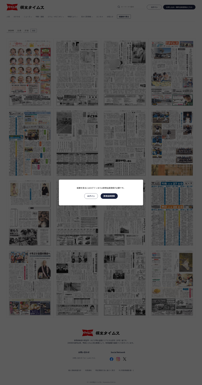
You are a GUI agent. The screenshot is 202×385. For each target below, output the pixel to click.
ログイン (91, 196)
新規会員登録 (109, 195)
